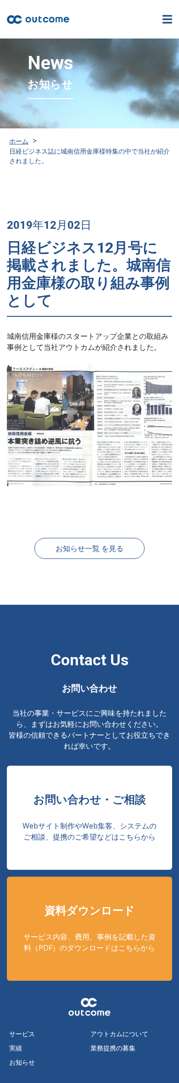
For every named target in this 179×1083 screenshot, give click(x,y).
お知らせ (22, 1062)
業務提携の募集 (112, 1048)
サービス (22, 1033)
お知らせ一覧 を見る (89, 548)
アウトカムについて (119, 1033)
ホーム (18, 141)
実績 (15, 1048)
